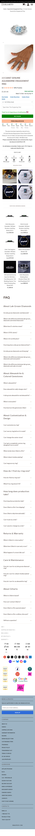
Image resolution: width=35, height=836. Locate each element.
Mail (29, 158)
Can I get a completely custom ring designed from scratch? (17, 444)
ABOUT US (4, 724)
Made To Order (20, 93)
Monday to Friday (6, 816)
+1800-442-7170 (6, 813)
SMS (14, 161)
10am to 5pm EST (6, 819)
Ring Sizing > (5, 633)
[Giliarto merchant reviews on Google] (20, 682)
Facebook (14, 158)
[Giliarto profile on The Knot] (5, 689)
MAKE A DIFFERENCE (7, 786)
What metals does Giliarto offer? (17, 451)
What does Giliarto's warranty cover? (17, 546)
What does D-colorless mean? (17, 326)
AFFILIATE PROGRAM (7, 768)
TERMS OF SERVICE (6, 753)
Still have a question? (17, 620)
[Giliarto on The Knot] (4, 658)
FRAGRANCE (5, 744)
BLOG (3, 771)
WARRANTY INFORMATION (8, 732)
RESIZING (4, 735)
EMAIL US (4, 810)
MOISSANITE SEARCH (7, 789)
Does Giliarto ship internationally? (17, 513)
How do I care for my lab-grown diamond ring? (17, 567)
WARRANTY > (5, 639)
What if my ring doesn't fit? (17, 484)
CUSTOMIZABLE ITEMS (7, 741)
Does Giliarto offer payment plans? (17, 608)
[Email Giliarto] (6, 652)
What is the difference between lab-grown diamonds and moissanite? (17, 358)
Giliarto (14, 825)
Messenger (6, 161)
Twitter (6, 158)
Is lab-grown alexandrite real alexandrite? (17, 395)
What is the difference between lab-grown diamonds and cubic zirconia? (17, 365)
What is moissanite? (17, 401)
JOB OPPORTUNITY (6, 759)
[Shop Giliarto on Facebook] (24, 662)
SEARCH (4, 726)
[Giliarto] (7, 4)
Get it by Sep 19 (28, 92)
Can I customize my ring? (17, 425)
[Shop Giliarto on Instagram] (21, 662)
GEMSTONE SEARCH (7, 795)
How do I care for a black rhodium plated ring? (17, 574)
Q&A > (2, 626)
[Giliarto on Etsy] (12, 658)
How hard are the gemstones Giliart (17, 408)
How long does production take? (17, 501)
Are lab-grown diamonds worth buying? (17, 351)
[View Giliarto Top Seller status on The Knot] (30, 675)
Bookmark (22, 161)
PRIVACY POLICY (6, 747)
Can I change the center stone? (17, 437)
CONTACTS (4, 798)
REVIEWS (4, 774)
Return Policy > (6, 636)
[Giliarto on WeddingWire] (8, 658)
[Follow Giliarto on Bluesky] (17, 662)
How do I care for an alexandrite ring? (17, 581)
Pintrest (22, 158)
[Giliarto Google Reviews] (15, 658)
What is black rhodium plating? (17, 457)
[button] (32, 4)
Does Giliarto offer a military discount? (17, 614)
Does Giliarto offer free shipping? (17, 507)
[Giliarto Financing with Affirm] (13, 662)
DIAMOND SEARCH (6, 792)
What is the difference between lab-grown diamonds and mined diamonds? (17, 319)
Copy (29, 161)
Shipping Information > (8, 630)
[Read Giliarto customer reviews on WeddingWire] (30, 670)
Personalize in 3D (17, 121)
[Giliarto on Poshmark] (26, 658)
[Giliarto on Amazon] (22, 658)
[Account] (28, 4)
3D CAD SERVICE (6, 756)
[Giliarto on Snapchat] (6, 649)
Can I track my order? (17, 519)
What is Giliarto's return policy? (17, 540)
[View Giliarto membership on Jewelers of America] (17, 670)
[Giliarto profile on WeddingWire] (5, 681)
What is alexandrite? (17, 383)
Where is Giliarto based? (17, 595)
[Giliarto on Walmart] (30, 658)
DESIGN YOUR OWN (6, 780)
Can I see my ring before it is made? (17, 431)
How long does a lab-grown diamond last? (17, 345)
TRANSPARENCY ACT (7, 750)
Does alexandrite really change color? (17, 389)
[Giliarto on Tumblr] (17, 649)
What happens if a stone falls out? (17, 552)
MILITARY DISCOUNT (7, 783)
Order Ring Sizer (15, 97)
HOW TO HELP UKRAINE (8, 801)
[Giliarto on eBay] (19, 658)
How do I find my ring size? (17, 477)
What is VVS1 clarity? (17, 332)
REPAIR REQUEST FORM (7, 738)
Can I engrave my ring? (17, 463)
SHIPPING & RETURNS (7, 730)
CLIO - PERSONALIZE (7, 777)
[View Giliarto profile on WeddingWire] (5, 670)
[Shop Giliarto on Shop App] (10, 662)
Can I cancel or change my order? (17, 526)
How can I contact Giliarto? (17, 602)
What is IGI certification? (17, 339)
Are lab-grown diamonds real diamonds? (17, 313)
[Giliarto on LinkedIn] (28, 649)
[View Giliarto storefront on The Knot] (17, 675)
